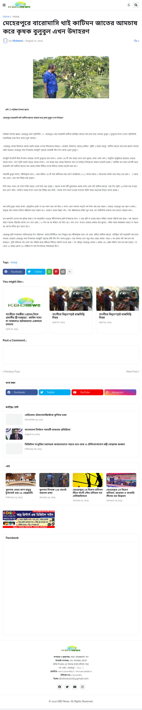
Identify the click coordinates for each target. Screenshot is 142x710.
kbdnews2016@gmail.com (73, 678)
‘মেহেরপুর (15, 16)
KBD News (63, 701)
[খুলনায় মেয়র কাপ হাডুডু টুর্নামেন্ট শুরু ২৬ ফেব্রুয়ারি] (21, 480)
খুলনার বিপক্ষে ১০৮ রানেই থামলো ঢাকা (52, 492)
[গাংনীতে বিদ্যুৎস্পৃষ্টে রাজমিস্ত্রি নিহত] (71, 299)
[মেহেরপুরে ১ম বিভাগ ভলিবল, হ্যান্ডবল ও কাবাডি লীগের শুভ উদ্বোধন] (121, 480)
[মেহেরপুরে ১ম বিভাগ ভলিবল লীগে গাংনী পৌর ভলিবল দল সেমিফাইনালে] (88, 480)
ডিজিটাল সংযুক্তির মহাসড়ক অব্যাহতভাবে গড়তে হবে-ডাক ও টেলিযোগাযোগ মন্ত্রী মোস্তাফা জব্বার (75, 444)
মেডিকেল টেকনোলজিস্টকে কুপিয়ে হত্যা (45, 415)
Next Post (131, 371)
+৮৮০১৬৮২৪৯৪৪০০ (83, 671)
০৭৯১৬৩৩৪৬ (76, 675)
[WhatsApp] (49, 272)
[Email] (63, 272)
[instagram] (82, 687)
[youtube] (75, 687)
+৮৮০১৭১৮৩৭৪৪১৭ (66, 671)
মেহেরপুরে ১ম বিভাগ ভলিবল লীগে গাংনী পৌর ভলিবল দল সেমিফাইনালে (88, 493)
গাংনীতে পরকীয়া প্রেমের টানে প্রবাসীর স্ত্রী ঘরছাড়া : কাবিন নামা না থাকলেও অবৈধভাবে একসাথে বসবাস (24, 319)
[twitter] (67, 687)
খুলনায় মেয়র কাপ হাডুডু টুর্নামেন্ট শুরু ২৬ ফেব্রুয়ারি (19, 492)
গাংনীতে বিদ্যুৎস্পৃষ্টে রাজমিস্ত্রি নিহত (68, 316)
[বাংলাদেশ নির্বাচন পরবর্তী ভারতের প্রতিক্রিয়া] (14, 434)
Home (6, 16)
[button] (4, 5)
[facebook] (60, 687)
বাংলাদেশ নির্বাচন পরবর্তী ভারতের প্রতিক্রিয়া (47, 430)
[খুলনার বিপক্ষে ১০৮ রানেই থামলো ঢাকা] (54, 480)
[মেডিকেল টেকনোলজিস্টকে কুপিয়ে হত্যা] (14, 419)
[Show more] (70, 272)
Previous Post (12, 371)
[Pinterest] (56, 272)
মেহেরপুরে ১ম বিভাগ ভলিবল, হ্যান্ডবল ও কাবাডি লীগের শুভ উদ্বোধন (120, 493)
